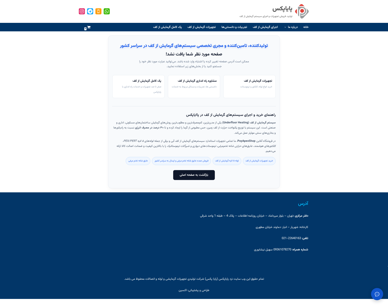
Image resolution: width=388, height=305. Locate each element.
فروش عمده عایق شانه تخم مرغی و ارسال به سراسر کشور (181, 161)
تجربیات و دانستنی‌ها (234, 27)
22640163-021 (291, 238)
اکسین (183, 290)
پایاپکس (224, 279)
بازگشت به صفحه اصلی (194, 175)
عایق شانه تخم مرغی (138, 161)
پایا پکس (211, 279)
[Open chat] (377, 294)
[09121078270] (107, 11)
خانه (306, 27)
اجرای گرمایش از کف (265, 27)
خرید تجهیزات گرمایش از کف (259, 161)
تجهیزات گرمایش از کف (202, 27)
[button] (286, 27)
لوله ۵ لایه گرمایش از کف (227, 161)
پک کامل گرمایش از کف (167, 27)
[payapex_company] (82, 11)
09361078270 (282, 249)
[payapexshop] (90, 11)
